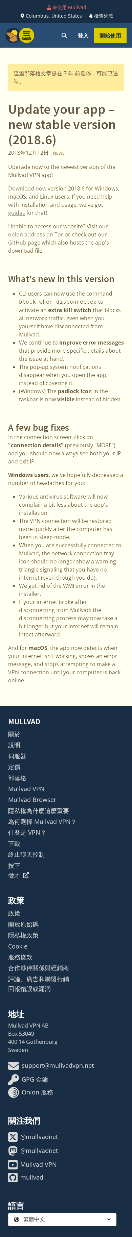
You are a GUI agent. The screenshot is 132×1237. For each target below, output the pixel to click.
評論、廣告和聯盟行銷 (38, 979)
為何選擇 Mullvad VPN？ (42, 821)
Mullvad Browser (32, 800)
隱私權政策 (23, 935)
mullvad (31, 1177)
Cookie (17, 946)
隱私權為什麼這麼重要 (38, 811)
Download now (27, 188)
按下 (14, 865)
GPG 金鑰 (35, 1079)
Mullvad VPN (26, 789)
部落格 (17, 778)
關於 (14, 734)
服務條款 (20, 957)
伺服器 (17, 756)
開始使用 (110, 35)
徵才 (14, 875)
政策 (14, 913)
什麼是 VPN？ (27, 832)
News (59, 153)
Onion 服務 (37, 1092)
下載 (14, 843)
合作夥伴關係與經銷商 (38, 968)
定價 (14, 767)
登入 (83, 35)
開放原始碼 (23, 924)
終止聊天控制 (26, 854)
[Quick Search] (64, 35)
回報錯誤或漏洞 (29, 989)
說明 (14, 745)
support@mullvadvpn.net (58, 1065)
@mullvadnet (39, 1137)
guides (16, 213)
